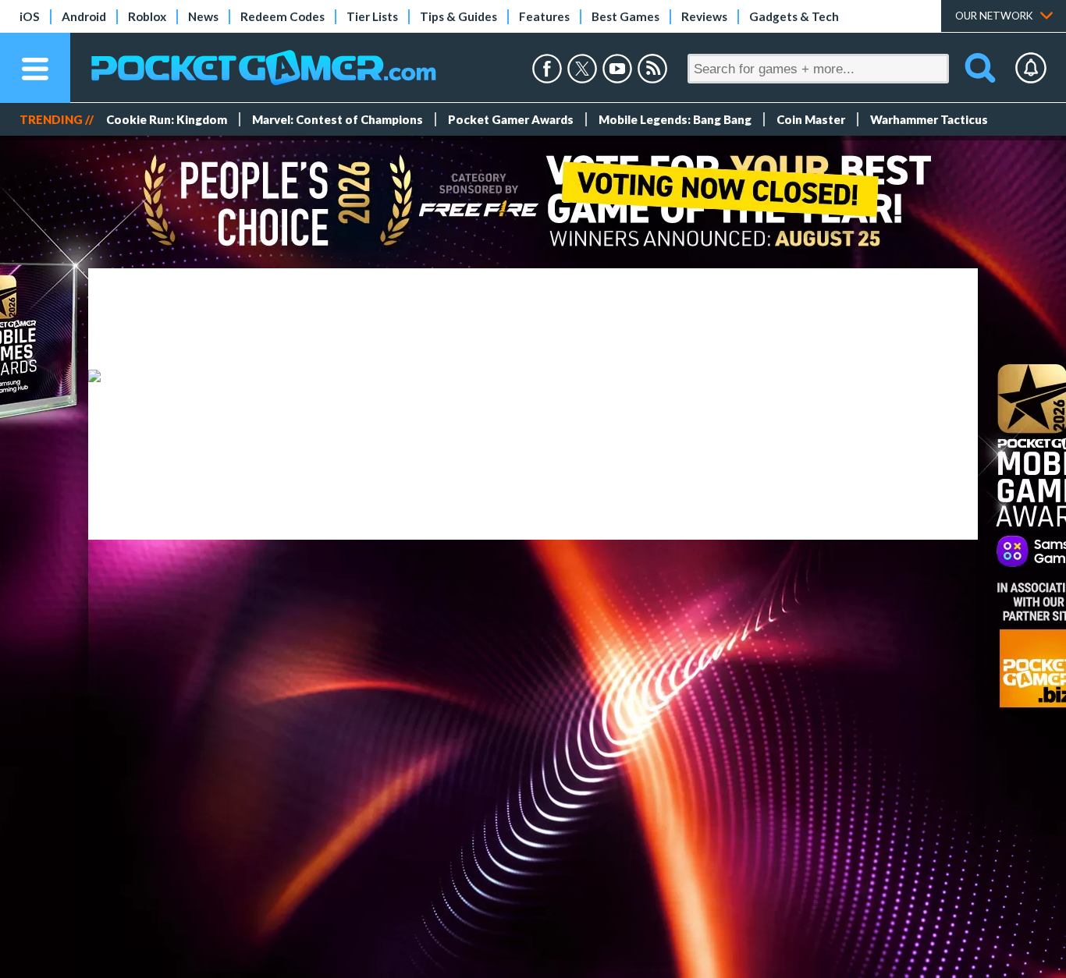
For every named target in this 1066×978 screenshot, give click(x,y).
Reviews (704, 16)
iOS (30, 16)
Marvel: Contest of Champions (337, 119)
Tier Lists (372, 16)
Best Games (625, 16)
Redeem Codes (282, 16)
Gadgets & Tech (794, 16)
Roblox (147, 16)
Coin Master (810, 119)
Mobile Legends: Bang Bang (675, 119)
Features (544, 16)
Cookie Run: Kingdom (166, 119)
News (203, 16)
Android (84, 16)
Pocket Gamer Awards (511, 119)
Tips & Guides (458, 16)
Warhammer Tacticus (929, 119)
